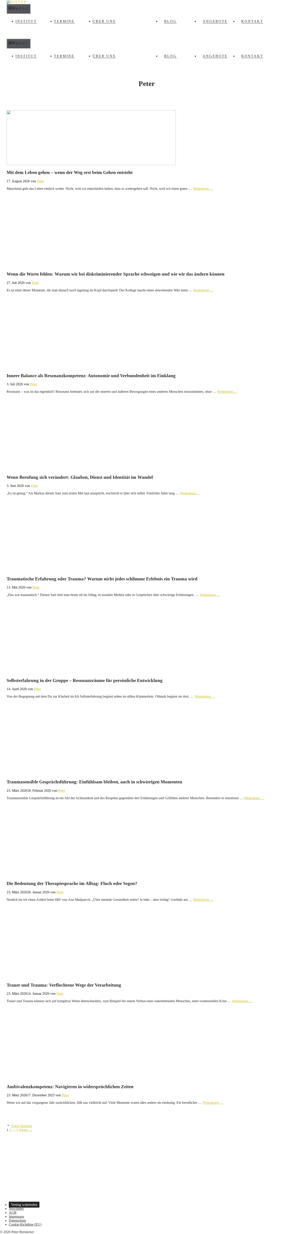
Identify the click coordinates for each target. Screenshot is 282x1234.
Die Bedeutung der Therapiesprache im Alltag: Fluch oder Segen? (72, 883)
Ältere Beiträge (21, 1126)
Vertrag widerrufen (24, 1205)
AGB (13, 1212)
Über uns (104, 21)
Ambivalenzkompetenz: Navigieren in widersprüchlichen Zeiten (70, 1086)
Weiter (25, 1130)
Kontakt (252, 21)
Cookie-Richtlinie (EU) (25, 1224)
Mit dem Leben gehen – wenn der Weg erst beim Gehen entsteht (70, 172)
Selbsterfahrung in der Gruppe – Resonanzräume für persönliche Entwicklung (85, 680)
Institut (26, 21)
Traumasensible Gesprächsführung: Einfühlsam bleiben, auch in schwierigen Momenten (94, 781)
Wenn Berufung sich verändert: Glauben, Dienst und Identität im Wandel (80, 477)
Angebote (215, 21)
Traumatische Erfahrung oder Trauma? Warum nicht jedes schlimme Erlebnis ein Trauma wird (102, 578)
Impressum (16, 1216)
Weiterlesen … (203, 188)
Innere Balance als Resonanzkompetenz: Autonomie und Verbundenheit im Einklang (91, 375)
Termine (64, 21)
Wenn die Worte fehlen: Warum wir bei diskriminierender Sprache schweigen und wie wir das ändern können (115, 274)
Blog (170, 21)
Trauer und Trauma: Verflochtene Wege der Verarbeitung (64, 985)
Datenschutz (17, 1220)
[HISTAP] (16, 2)
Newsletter (16, 1208)
